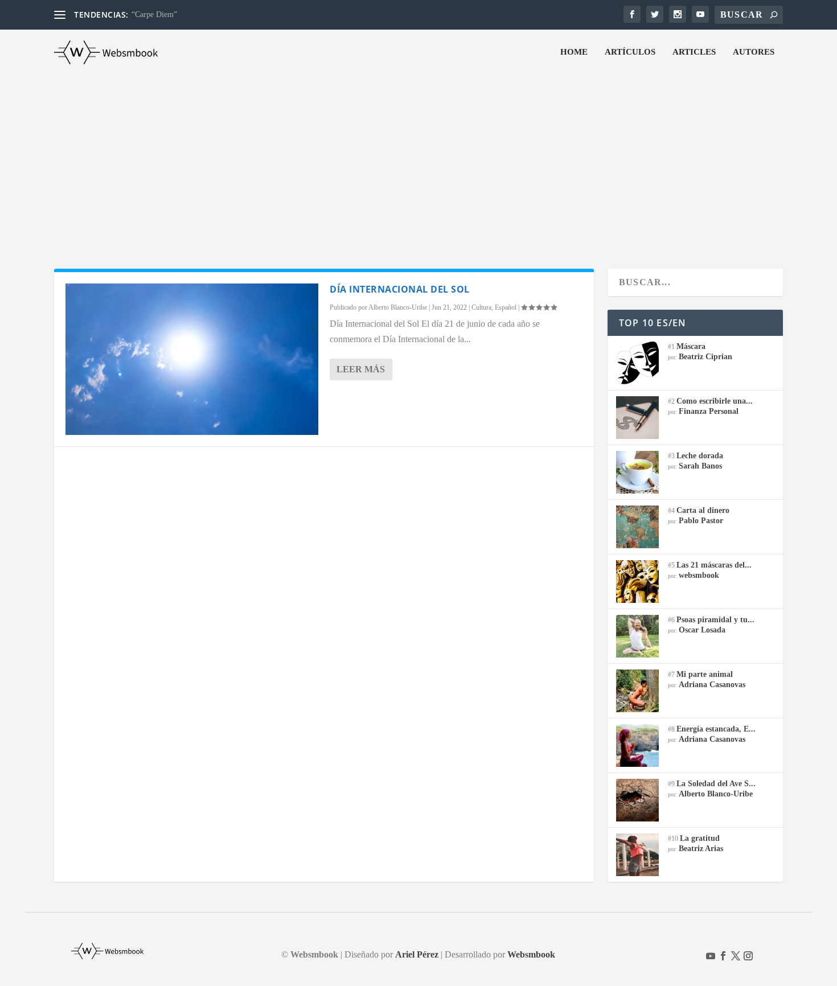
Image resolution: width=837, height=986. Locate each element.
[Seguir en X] (736, 956)
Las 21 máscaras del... (714, 565)
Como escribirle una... (714, 401)
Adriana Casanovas (712, 684)
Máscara (690, 346)
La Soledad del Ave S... (716, 783)
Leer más (361, 369)
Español (505, 307)
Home (574, 51)
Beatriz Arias (701, 848)
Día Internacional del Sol (400, 289)
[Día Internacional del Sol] (191, 359)
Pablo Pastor (701, 520)
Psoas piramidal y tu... (715, 619)
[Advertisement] (418, 160)
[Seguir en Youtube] (710, 956)
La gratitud (700, 838)
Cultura (481, 307)
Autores (753, 51)
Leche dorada (699, 455)
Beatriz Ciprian (705, 356)
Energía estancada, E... (716, 729)
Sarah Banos (700, 466)
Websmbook (531, 954)
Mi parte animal (704, 674)
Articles (694, 51)
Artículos (630, 51)
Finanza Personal (708, 411)
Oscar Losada (702, 630)
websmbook (699, 575)
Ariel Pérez (416, 954)
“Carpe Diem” (154, 14)
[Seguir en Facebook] (723, 956)
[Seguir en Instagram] (748, 956)
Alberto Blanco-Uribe (397, 307)
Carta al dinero (702, 510)
